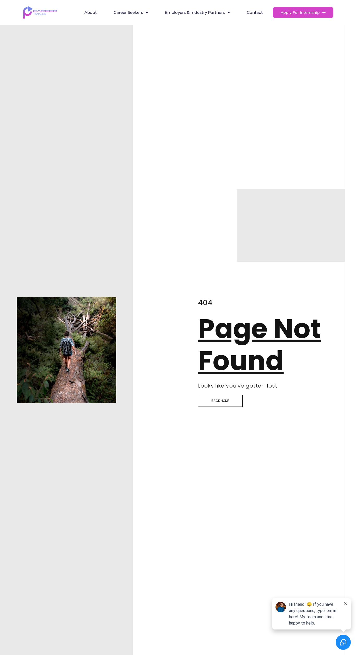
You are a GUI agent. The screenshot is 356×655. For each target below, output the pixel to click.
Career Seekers (128, 12)
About (90, 12)
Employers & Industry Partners (195, 12)
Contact (255, 12)
